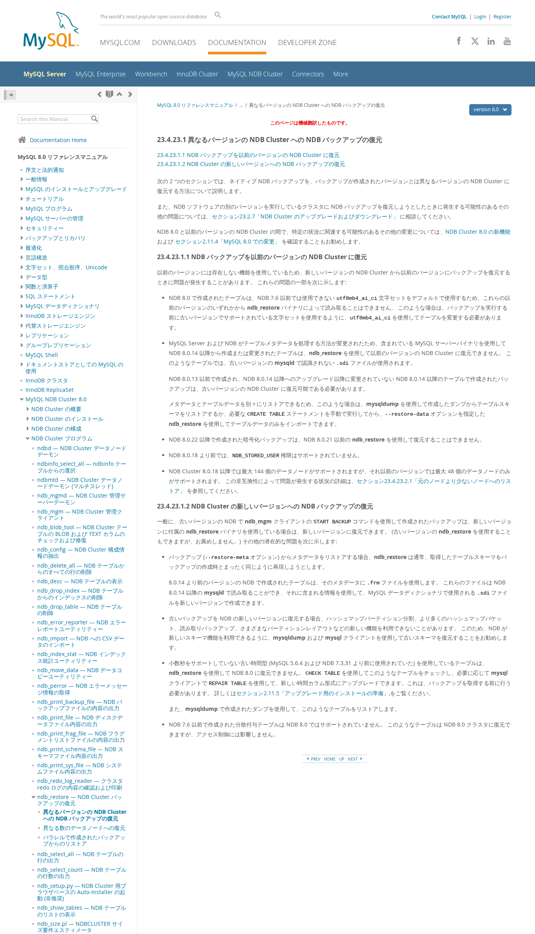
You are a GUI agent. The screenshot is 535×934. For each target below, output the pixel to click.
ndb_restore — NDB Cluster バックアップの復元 (79, 800)
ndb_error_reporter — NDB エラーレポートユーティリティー (81, 625)
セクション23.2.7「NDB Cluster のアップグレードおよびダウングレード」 (305, 216)
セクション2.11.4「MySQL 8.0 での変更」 (227, 241)
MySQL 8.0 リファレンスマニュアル (195, 105)
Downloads (174, 42)
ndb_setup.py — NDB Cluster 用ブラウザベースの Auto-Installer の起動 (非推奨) (81, 892)
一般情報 (36, 179)
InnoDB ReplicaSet (49, 389)
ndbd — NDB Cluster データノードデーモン (82, 451)
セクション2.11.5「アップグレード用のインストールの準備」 (312, 693)
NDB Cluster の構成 (56, 428)
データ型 (36, 277)
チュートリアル (44, 198)
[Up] (119, 94)
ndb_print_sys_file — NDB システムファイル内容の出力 (79, 768)
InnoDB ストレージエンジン (60, 315)
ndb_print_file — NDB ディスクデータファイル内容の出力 (80, 720)
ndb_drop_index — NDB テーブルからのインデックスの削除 (80, 593)
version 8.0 (487, 109)
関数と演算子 (41, 286)
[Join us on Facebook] (456, 43)
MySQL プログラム (48, 208)
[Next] (130, 94)
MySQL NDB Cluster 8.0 (56, 399)
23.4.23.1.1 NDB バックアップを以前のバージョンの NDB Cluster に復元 (248, 155)
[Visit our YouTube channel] (504, 43)
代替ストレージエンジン (55, 325)
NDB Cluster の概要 (56, 409)
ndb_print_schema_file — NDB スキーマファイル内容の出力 (80, 752)
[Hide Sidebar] (10, 95)
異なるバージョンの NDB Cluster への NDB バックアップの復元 (85, 815)
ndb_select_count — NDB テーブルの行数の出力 (82, 873)
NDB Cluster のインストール (67, 418)
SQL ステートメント (50, 296)
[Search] (94, 119)
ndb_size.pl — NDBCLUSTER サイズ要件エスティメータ (80, 927)
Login (480, 16)
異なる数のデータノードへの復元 (84, 827)
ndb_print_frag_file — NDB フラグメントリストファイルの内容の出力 (81, 736)
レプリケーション (47, 335)
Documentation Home (58, 140)
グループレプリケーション (58, 345)
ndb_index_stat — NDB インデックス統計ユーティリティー (81, 657)
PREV (315, 759)
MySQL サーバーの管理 (54, 218)
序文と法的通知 (44, 169)
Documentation (237, 42)
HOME (330, 759)
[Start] (109, 94)
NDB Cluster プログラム (61, 438)
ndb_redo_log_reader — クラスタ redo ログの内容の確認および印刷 (80, 784)
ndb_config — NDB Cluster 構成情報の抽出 (81, 552)
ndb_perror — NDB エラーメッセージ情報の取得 (82, 689)
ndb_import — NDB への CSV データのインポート (81, 641)
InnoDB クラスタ (46, 380)
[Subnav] (22, 179)
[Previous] (99, 94)
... (241, 105)
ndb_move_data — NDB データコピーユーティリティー (79, 673)
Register (502, 16)
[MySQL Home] (51, 31)
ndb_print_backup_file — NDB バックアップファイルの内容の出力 (79, 705)
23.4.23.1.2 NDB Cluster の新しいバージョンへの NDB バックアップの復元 (251, 164)
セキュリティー (44, 228)
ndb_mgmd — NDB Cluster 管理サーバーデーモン (81, 498)
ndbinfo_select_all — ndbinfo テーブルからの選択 (81, 467)
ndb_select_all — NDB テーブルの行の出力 (80, 857)
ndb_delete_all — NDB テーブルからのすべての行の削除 (81, 568)
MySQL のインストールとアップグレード (76, 189)
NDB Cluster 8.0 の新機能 (477, 231)
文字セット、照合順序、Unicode (66, 267)
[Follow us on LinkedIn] (488, 43)
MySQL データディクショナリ (62, 306)
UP (341, 759)
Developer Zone (307, 42)
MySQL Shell (41, 355)
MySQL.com (120, 42)
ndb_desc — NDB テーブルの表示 (80, 581)
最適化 (33, 247)
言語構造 (36, 257)
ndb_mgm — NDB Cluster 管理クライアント (79, 514)
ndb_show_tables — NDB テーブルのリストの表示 (81, 911)
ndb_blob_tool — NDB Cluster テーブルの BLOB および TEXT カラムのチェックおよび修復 (82, 534)
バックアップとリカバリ (55, 238)
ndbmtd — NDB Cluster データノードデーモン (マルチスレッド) (80, 483)
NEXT (353, 759)
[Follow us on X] (472, 43)
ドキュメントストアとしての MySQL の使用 (74, 367)
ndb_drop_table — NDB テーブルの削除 (79, 610)
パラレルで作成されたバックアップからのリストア (84, 840)
